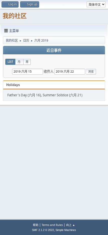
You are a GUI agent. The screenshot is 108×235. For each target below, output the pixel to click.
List (10, 62)
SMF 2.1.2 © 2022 (43, 229)
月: (19, 62)
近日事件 (54, 50)
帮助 (35, 225)
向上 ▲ (70, 225)
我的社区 (15, 15)
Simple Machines (66, 229)
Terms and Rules (52, 225)
